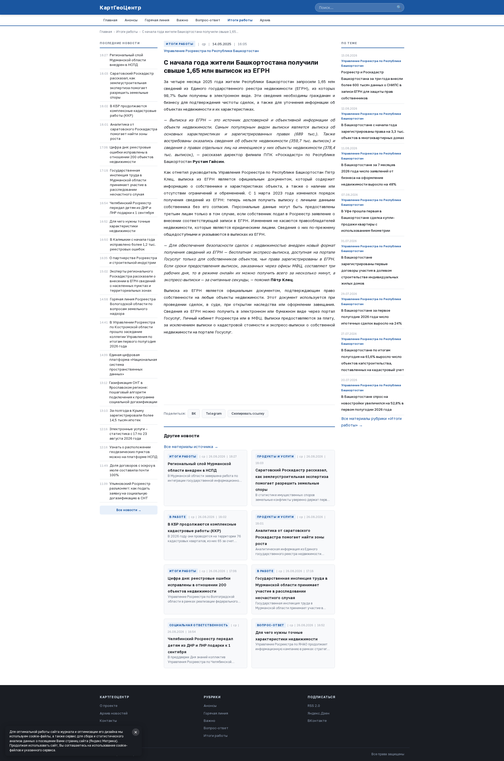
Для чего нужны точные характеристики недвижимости (129, 226)
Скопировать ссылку (248, 413)
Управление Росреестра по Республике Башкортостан (211, 51)
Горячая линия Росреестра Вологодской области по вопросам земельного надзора (133, 306)
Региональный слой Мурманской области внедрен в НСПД (128, 59)
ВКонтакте (317, 720)
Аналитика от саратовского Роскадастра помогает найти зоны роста (133, 131)
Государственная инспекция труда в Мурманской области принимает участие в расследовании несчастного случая (128, 182)
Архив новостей (114, 713)
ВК (194, 413)
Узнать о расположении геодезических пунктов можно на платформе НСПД (133, 452)
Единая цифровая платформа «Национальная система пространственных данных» (133, 364)
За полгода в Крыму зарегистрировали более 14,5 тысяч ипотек (132, 415)
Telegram (214, 413)
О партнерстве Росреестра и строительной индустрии (133, 260)
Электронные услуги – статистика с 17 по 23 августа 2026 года (128, 433)
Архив (265, 20)
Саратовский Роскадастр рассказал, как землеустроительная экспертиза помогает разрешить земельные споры (132, 85)
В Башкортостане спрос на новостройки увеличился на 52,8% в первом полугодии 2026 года (372, 403)
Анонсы (131, 20)
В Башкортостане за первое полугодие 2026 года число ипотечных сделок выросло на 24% (371, 317)
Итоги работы (240, 20)
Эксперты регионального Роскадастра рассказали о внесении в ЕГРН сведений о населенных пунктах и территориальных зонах (133, 280)
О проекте (109, 705)
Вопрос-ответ (208, 20)
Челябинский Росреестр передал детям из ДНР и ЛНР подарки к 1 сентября (132, 207)
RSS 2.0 (314, 705)
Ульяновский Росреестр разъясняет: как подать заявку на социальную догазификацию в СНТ (129, 490)
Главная (110, 20)
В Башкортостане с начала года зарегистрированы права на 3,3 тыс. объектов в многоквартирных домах (372, 131)
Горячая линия (157, 20)
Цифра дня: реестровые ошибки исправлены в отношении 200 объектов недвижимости (132, 154)
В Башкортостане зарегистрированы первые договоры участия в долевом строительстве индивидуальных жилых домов (369, 270)
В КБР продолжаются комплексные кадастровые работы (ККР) (133, 110)
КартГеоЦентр (120, 7)
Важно (182, 20)
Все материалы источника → (191, 446)
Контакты (108, 720)
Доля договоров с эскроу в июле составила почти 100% (132, 470)
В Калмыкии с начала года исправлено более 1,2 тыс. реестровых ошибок (133, 244)
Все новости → (128, 510)
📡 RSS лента (111, 728)
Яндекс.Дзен (318, 713)
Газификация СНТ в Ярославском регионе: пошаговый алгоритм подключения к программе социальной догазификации (133, 392)
